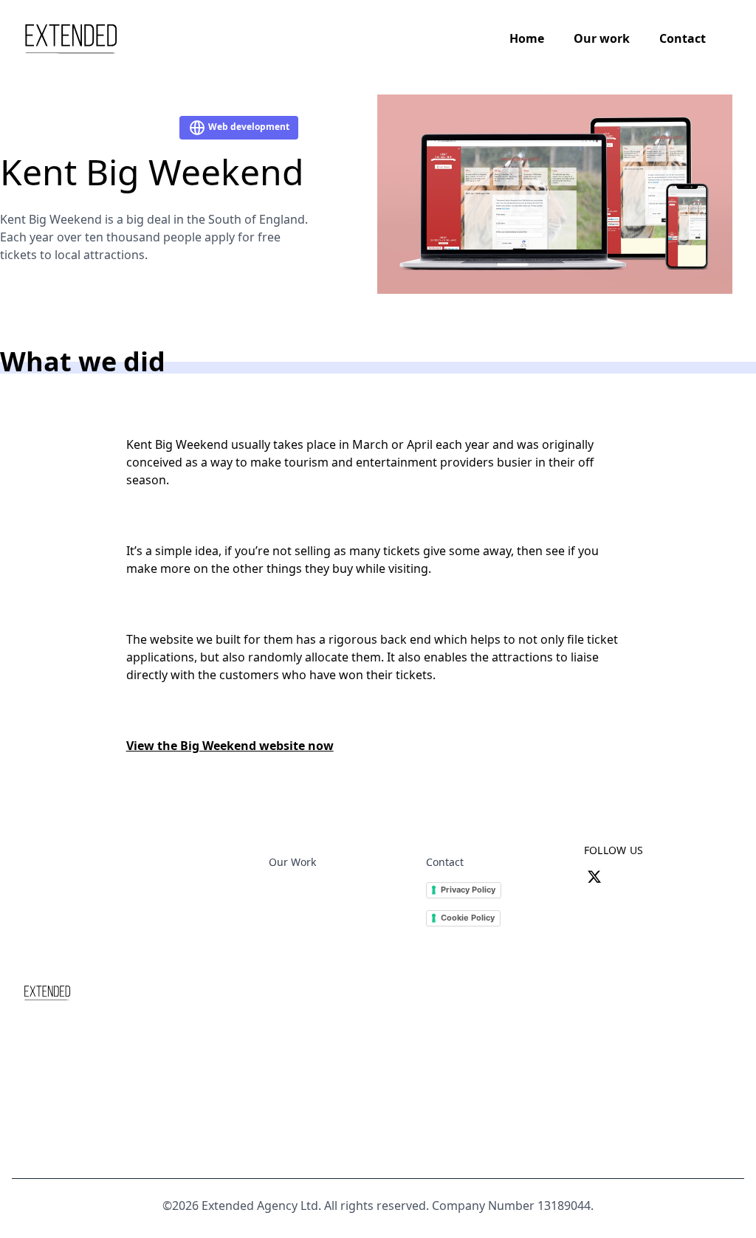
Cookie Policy (468, 917)
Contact (682, 38)
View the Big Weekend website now (230, 745)
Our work (602, 38)
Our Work (292, 862)
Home (526, 38)
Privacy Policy (468, 889)
